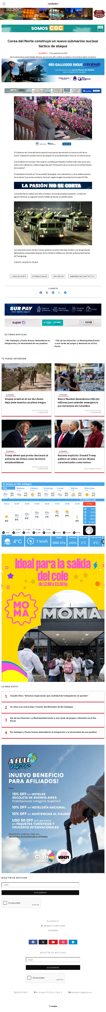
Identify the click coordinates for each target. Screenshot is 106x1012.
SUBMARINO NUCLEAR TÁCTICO (82, 276)
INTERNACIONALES (39, 276)
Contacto (54, 921)
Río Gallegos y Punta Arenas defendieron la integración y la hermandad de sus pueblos (53, 732)
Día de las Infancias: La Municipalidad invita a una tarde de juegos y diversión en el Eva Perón (77, 343)
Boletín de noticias (14, 878)
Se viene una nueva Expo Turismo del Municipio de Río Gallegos (41, 707)
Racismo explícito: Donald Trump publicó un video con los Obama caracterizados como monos (77, 459)
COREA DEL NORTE (18, 276)
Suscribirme (40, 892)
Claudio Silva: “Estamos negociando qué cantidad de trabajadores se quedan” (49, 696)
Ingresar (54, 930)
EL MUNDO (43, 53)
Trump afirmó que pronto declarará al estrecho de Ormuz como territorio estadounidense (26, 459)
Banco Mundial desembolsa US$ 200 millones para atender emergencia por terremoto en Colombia (78, 402)
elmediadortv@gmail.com (81, 992)
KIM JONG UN (58, 276)
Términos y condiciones (54, 926)
